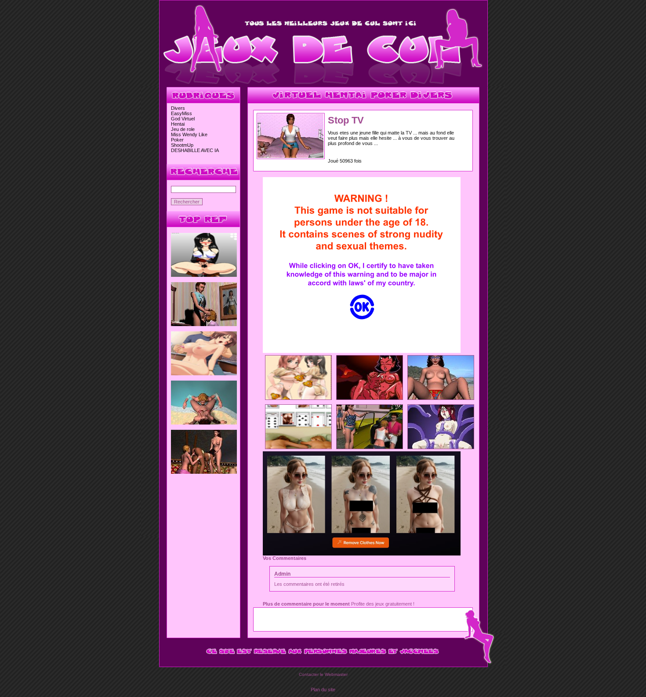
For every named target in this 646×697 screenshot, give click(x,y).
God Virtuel (183, 118)
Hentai (178, 124)
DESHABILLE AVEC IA (195, 150)
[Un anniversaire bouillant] (370, 447)
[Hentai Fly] (298, 397)
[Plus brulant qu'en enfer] (370, 397)
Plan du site (323, 689)
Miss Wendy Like (189, 134)
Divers (178, 108)
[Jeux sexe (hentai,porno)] (323, 84)
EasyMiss (181, 113)
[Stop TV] (290, 156)
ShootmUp (182, 145)
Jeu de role (183, 129)
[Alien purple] (441, 447)
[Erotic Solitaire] (298, 447)
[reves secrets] (204, 472)
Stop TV (346, 120)
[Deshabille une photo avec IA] (362, 553)
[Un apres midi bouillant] (204, 324)
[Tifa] (204, 275)
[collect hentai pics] (204, 373)
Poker (177, 139)
